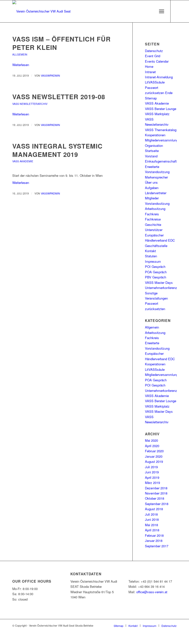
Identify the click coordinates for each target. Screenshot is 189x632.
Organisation (154, 145)
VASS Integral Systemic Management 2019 (57, 150)
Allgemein (19, 54)
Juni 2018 (152, 519)
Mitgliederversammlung (161, 140)
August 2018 (154, 509)
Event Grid (152, 56)
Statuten (151, 256)
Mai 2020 (151, 440)
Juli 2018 (151, 514)
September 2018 (156, 503)
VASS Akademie (22, 161)
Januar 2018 (153, 540)
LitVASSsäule (155, 82)
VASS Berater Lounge (160, 108)
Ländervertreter (155, 193)
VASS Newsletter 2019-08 (58, 96)
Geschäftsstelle (156, 245)
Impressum (153, 261)
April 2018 (152, 530)
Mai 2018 (151, 524)
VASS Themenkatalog (160, 129)
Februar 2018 (154, 535)
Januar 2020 (153, 456)
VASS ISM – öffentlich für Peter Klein (61, 43)
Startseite (152, 150)
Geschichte (153, 224)
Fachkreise (153, 219)
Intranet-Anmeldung (159, 77)
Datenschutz (154, 50)
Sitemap (151, 98)
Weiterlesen (20, 64)
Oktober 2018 (154, 498)
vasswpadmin (50, 75)
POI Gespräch (155, 266)
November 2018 (156, 493)
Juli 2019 (151, 467)
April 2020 (152, 445)
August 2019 (154, 461)
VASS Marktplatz (157, 113)
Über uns (151, 182)
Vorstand (151, 156)
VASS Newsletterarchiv (29, 104)
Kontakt (150, 250)
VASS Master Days (159, 282)
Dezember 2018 (156, 488)
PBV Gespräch (155, 277)
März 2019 (152, 482)
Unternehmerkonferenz (161, 287)
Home (149, 66)
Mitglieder (152, 198)
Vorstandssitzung (157, 203)
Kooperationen (155, 135)
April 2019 (152, 477)
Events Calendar (157, 61)
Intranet (150, 71)
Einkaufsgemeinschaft (161, 161)
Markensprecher (156, 177)
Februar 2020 (154, 451)
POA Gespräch (156, 272)
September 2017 (156, 546)
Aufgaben (151, 187)
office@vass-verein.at (151, 592)
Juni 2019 (152, 472)
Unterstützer (153, 229)
